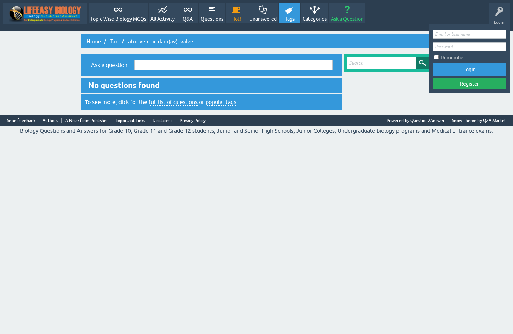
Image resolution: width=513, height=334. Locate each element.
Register (469, 84)
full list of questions (173, 102)
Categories (315, 19)
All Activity (162, 19)
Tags (290, 19)
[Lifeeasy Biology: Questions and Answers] (45, 13)
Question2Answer (427, 120)
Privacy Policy (193, 120)
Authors (50, 120)
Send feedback (21, 120)
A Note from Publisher (86, 120)
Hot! (236, 19)
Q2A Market (494, 120)
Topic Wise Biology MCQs (118, 19)
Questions (212, 19)
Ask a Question (347, 19)
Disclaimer (162, 120)
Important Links (130, 120)
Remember (453, 57)
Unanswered (263, 19)
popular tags (221, 102)
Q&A (188, 19)
